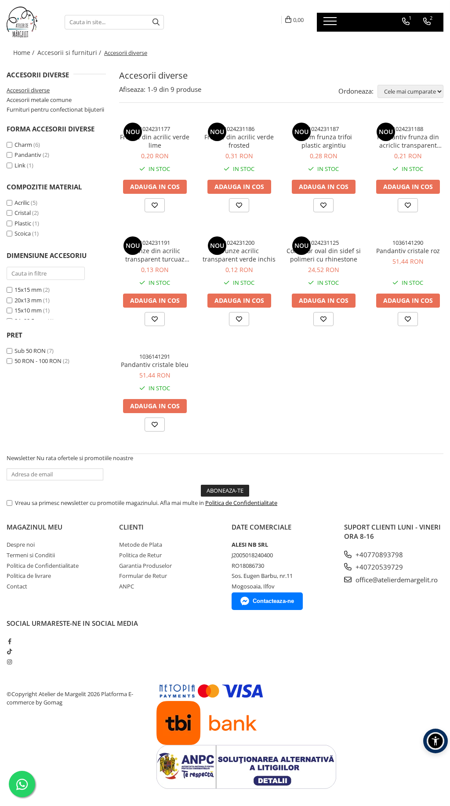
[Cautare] (156, 22)
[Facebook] (9, 641)
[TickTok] (9, 651)
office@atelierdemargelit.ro (396, 579)
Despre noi (21, 544)
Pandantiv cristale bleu (155, 364)
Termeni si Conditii (31, 555)
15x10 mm (28, 310)
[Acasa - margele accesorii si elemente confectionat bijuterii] (29, 22)
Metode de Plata (140, 544)
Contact (17, 586)
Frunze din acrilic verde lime (154, 141)
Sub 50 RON (30, 351)
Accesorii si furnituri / (70, 52)
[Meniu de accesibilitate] (435, 741)
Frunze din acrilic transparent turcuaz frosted (155, 255)
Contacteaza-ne (273, 601)
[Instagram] (9, 662)
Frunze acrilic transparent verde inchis (239, 255)
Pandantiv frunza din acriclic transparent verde (408, 141)
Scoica (23, 233)
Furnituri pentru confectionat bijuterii (55, 109)
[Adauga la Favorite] (155, 205)
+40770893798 (378, 554)
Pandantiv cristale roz (408, 251)
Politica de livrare (29, 576)
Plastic (23, 223)
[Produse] (331, 23)
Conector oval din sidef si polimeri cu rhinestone (324, 255)
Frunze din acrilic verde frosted (239, 141)
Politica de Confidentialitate (241, 503)
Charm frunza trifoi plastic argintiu (323, 141)
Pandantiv (28, 155)
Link (20, 165)
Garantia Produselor (145, 566)
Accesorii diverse (28, 90)
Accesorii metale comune (39, 100)
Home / (24, 52)
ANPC (126, 586)
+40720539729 (378, 567)
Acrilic (22, 203)
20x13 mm (28, 300)
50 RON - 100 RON (38, 361)
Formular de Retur (143, 576)
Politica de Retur (140, 555)
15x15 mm (28, 290)
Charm (23, 145)
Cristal (23, 213)
